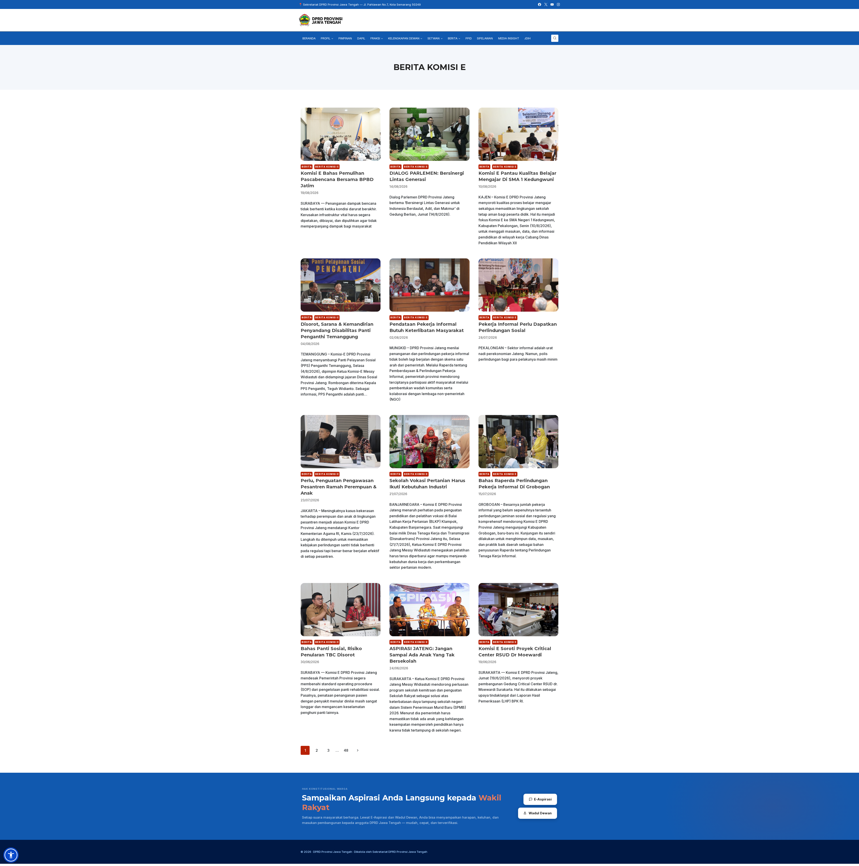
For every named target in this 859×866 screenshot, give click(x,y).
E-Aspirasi (543, 799)
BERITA (307, 166)
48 (346, 750)
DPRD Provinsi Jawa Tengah (332, 851)
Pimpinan (345, 38)
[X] (546, 4)
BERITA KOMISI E (327, 166)
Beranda (309, 38)
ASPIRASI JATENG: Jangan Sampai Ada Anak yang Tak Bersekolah (422, 655)
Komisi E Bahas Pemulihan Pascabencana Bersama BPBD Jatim (337, 179)
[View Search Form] (554, 38)
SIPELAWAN (485, 38)
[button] (10, 855)
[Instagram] (558, 4)
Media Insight (508, 38)
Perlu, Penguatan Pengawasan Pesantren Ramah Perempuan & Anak (338, 487)
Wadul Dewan (540, 813)
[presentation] (341, 134)
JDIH (527, 38)
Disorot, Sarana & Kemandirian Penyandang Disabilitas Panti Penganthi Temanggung (337, 330)
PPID (469, 38)
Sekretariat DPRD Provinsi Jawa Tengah (399, 851)
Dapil (361, 38)
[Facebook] (539, 4)
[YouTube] (552, 4)
